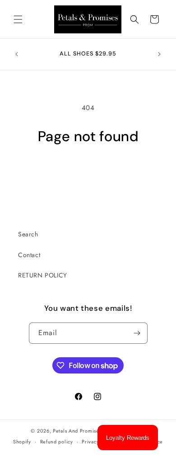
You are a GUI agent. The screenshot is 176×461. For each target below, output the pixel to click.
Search (28, 234)
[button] (18, 19)
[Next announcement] (159, 54)
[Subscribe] (137, 333)
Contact (29, 254)
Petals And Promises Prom (84, 430)
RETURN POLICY (42, 275)
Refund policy (56, 441)
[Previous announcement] (17, 54)
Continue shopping (88, 170)
